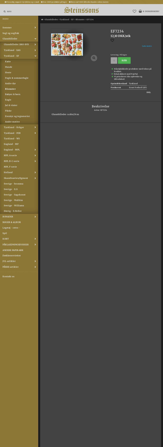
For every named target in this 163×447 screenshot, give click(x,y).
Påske (8, 110)
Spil (5, 233)
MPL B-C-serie (11, 161)
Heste (8, 72)
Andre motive (12, 121)
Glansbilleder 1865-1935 (16, 44)
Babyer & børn (12, 94)
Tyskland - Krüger (14, 127)
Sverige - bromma (13, 183)
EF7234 (90, 19)
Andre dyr (10, 83)
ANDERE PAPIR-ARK (13, 250)
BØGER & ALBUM (12, 222)
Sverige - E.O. (11, 189)
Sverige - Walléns (13, 200)
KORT (6, 239)
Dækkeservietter (12, 255)
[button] (134, 11)
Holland (8, 172)
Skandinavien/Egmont (16, 178)
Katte (8, 61)
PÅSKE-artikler (11, 267)
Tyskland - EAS (12, 50)
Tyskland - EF (11, 56)
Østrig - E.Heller (13, 211)
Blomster (10, 89)
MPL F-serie (10, 166)
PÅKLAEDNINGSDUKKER (16, 244)
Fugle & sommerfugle (17, 78)
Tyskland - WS (12, 138)
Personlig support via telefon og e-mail (22, 2)
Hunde (8, 67)
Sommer (7, 27)
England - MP (11, 144)
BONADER (8, 216)
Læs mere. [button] (147, 46)
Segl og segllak (11, 33)
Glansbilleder (10, 38)
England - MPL (12, 149)
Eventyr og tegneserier (17, 116)
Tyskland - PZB (12, 133)
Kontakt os (8, 276)
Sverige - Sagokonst (15, 194)
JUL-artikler (9, 261)
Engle (8, 99)
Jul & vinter (11, 105)
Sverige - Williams (14, 205)
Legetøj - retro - (11, 227)
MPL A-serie (10, 155)
